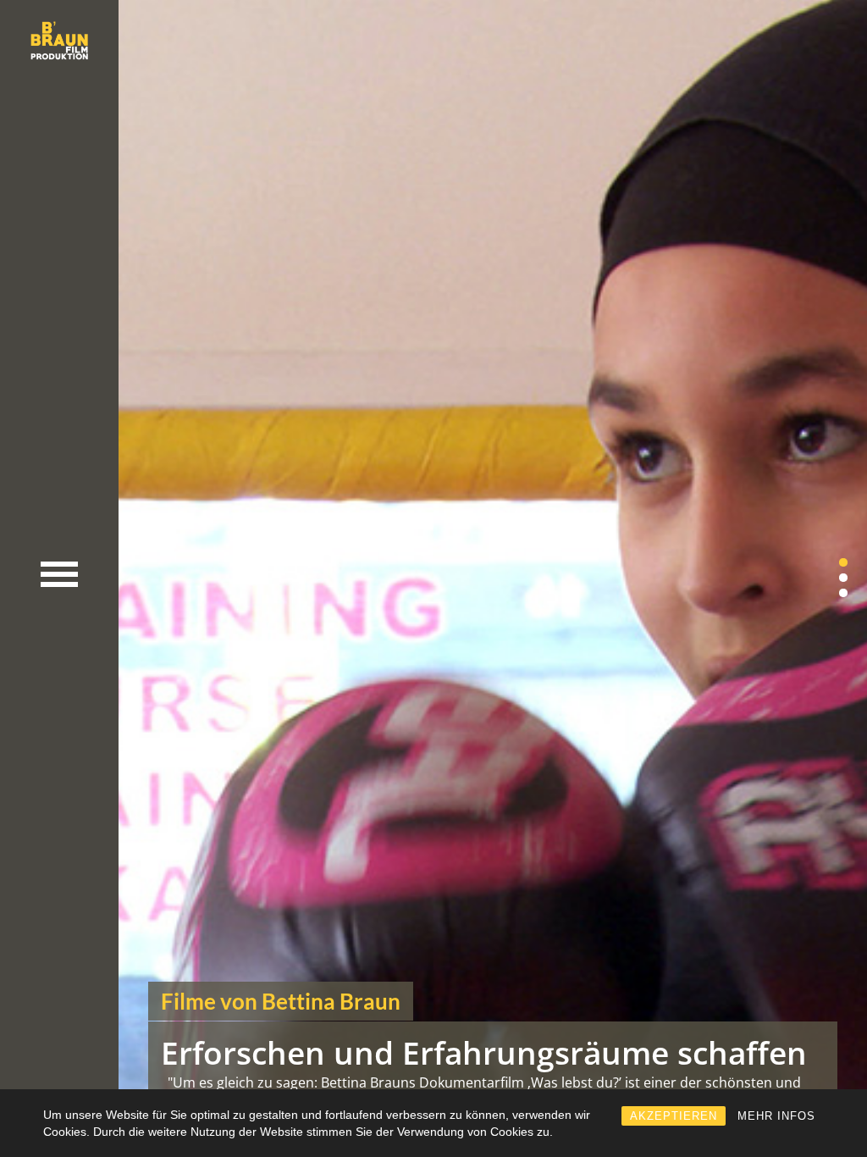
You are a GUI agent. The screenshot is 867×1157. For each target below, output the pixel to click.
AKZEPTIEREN (673, 1116)
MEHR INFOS (776, 1116)
